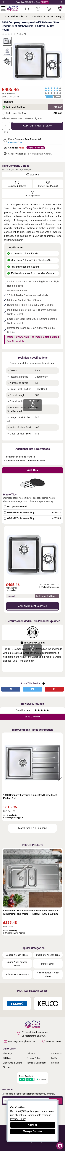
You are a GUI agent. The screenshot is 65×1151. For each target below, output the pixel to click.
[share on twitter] (32, 689)
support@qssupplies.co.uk (21, 1041)
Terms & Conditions (37, 1062)
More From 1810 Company (32, 828)
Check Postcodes (36, 148)
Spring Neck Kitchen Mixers (17, 964)
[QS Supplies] (12, 8)
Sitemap (7, 1067)
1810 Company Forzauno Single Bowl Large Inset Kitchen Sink (30, 797)
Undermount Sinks (36, 460)
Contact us (56, 1053)
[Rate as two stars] (37, 711)
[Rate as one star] (35, 711)
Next (61, 2)
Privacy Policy (34, 1058)
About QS (7, 1053)
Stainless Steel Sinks (15, 460)
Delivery (31, 1053)
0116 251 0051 (53, 1041)
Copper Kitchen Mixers (17, 955)
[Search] (27, 9)
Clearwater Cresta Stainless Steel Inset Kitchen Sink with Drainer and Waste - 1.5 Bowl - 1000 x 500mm (31, 912)
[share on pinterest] (54, 689)
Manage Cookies (32, 1131)
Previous (3, 2)
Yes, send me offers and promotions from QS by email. (29, 1094)
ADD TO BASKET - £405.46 (37, 125)
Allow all (32, 1125)
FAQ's (54, 1058)
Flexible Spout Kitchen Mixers (48, 974)
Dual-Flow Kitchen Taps (48, 955)
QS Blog (7, 1058)
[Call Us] (38, 9)
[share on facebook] (10, 689)
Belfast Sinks (48, 963)
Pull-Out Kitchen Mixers (17, 974)
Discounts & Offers (12, 1062)
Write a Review (32, 716)
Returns (55, 1062)
